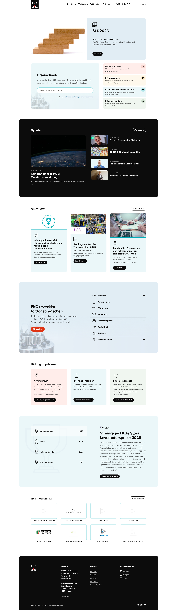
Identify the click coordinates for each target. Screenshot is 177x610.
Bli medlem (96, 4)
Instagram (126, 574)
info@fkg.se (65, 596)
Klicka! (96, 54)
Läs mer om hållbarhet (122, 400)
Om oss (107, 4)
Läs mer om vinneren (109, 476)
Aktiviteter (84, 4)
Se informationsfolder (82, 400)
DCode (60, 605)
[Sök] (90, 90)
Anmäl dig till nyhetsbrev (43, 400)
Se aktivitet (39, 262)
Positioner (72, 4)
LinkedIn (126, 571)
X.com (125, 578)
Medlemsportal (131, 4)
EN (119, 4)
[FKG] (35, 4)
